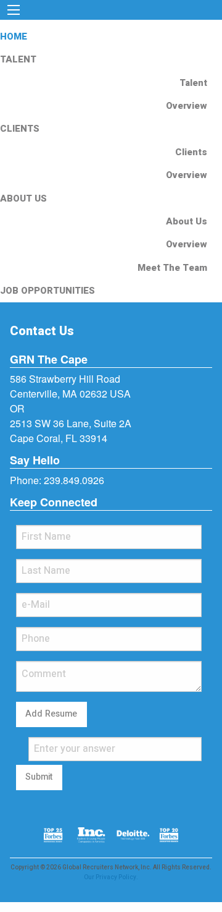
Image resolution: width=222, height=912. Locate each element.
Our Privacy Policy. (111, 877)
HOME (13, 36)
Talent (193, 83)
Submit (38, 776)
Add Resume (51, 713)
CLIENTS (19, 128)
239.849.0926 (74, 480)
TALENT (18, 59)
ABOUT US (23, 198)
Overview (186, 106)
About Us (186, 221)
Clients (191, 152)
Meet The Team (172, 268)
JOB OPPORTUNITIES (47, 290)
